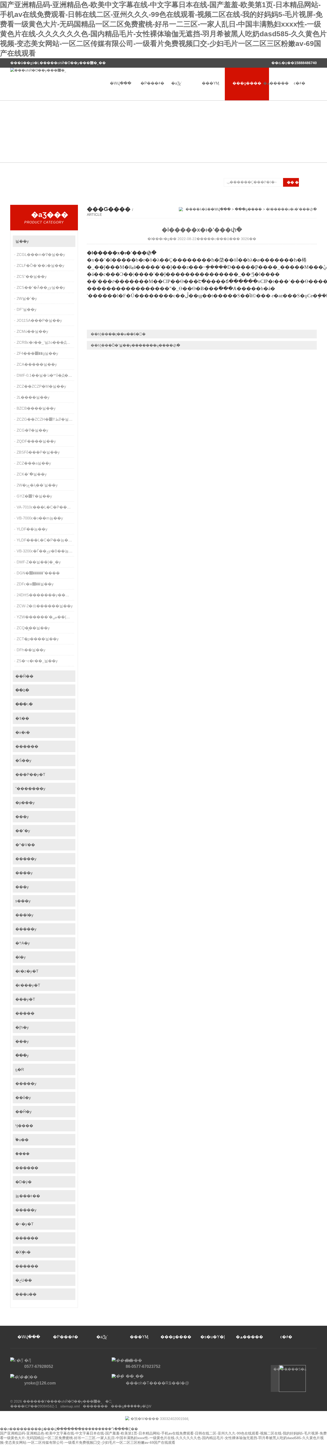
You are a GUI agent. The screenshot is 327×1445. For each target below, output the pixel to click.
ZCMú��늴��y (32, 331)
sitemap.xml (70, 1406)
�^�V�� (25, 845)
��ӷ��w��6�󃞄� (127, 334)
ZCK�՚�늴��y (32, 474)
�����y (26, 859)
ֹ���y (22, 1041)
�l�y (20, 957)
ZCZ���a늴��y (34, 463)
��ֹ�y (22, 1055)
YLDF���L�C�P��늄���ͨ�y (46, 540)
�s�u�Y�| (212, 1337)
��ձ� (22, 690)
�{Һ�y (22, 1027)
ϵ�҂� (299, 83)
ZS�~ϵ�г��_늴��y (37, 661)
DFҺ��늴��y (31, 650)
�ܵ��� (22, 1154)
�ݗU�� (23, 1280)
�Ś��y (23, 760)
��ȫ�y (23, 1097)
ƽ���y (23, 901)
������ (26, 746)
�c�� (69, 241)
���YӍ (210, 83)
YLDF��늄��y (32, 529)
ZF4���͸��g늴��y (37, 353)
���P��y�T (30, 774)
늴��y (22, 241)
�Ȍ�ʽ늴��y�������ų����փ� (144, 345)
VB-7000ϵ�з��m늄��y (40, 518)
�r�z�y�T (26, 971)
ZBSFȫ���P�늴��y (38, 452)
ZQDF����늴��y (36, 441)
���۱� (24, 704)
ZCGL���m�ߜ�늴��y (41, 254)
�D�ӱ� (23, 1182)
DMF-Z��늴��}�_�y (39, 562)
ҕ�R (19, 1069)
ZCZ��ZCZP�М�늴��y (41, 386)
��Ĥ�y (23, 1111)
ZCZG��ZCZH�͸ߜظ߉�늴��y (46, 419)
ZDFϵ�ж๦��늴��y (35, 584)
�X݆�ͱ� (23, 1252)
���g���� (246, 83)
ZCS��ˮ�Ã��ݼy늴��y (41, 287)
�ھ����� (276, 83)
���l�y (24, 915)
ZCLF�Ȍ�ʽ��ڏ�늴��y (40, 265)
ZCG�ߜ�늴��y (32, 430)
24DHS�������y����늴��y (46, 595)
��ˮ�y (22, 830)
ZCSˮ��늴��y (32, 276)
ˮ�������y (30, 788)
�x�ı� (22, 732)
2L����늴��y (33, 397)
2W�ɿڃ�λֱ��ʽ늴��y (37, 485)
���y (22, 816)
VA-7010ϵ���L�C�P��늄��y (46, 507)
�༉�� (22, 718)
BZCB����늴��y (36, 408)
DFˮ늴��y (27, 309)
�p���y (25, 802)
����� (24, 1013)
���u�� (26, 1294)
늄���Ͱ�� (27, 1196)
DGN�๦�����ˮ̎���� (38, 573)
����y (24, 873)
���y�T (25, 999)
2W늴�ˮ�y (27, 298)
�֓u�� (22, 1140)
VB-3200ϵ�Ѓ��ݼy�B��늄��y (46, 551)
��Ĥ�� (24, 676)
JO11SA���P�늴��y (39, 320)
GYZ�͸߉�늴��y (34, 496)
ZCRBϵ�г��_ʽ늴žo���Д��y (46, 342)
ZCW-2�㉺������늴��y (45, 606)
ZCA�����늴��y (37, 364)
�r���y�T (27, 985)
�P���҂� (152, 83)
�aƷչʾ (176, 83)
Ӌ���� (24, 1125)
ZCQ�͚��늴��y (33, 628)
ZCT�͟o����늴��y (38, 639)
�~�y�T (24, 1224)
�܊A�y (22, 943)
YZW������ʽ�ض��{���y (46, 617)
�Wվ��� (120, 83)
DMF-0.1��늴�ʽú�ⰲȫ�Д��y (45, 375)
